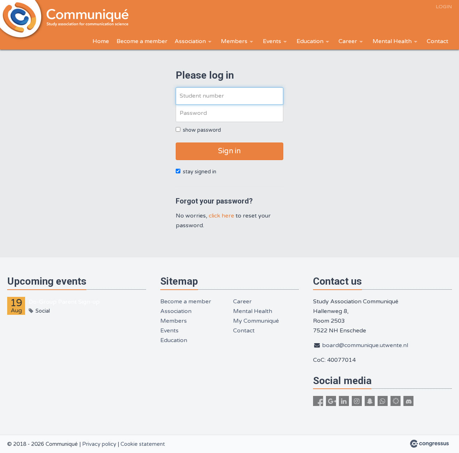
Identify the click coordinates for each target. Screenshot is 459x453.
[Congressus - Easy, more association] (429, 444)
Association (190, 41)
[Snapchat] (370, 401)
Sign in (229, 151)
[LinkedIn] (344, 401)
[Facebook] (318, 401)
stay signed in (199, 171)
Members (234, 41)
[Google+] (331, 401)
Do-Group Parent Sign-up (64, 301)
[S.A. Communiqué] (90, 18)
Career (348, 41)
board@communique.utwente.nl (365, 345)
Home (101, 41)
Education (310, 41)
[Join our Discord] (408, 401)
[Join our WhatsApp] (383, 401)
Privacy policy (99, 444)
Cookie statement (142, 444)
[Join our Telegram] (396, 401)
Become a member (142, 41)
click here (221, 215)
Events (272, 41)
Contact (437, 41)
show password (202, 130)
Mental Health (392, 41)
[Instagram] (357, 401)
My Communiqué (256, 320)
